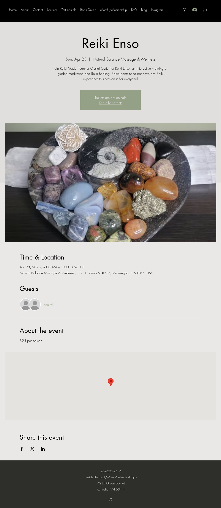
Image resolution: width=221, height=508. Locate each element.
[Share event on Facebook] (22, 449)
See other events (110, 102)
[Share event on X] (32, 449)
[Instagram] (184, 10)
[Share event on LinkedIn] (43, 449)
